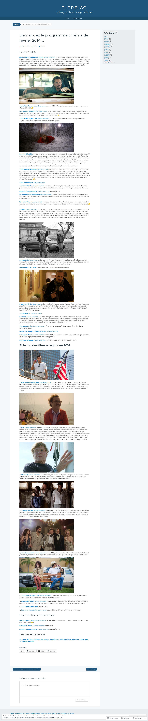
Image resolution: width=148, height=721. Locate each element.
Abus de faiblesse (26, 182)
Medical (106, 49)
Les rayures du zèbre (27, 111)
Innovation (107, 44)
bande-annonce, (45, 382)
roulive (35, 46)
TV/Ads (106, 60)
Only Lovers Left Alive (27, 267)
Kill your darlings (33, 639)
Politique (106, 55)
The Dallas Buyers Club (28, 119)
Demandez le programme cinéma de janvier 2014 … (27, 669)
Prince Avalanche (28, 610)
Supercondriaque (26, 340)
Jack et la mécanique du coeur (31, 57)
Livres (105, 47)
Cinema (43, 46)
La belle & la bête (26, 154)
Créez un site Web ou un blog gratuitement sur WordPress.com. (32, 714)
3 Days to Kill (24, 304)
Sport (105, 59)
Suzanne (22, 639)
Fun (105, 43)
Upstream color (28, 641)
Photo (106, 52)
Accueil (67, 18)
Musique (106, 51)
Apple (105, 36)
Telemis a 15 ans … (91, 669)
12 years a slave (27, 510)
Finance (106, 41)
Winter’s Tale (24, 202)
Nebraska (23, 260)
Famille (106, 40)
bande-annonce (49, 57)
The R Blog (74, 7)
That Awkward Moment (28, 169)
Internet (106, 46)
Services (106, 57)
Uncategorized (108, 62)
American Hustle (25, 186)
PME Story (107, 54)
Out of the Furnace (26, 106)
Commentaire (81, 700)
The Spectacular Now (29, 607)
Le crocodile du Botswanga (30, 195)
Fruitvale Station (27, 601)
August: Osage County (28, 191)
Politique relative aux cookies (54, 717)
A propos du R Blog (77, 18)
